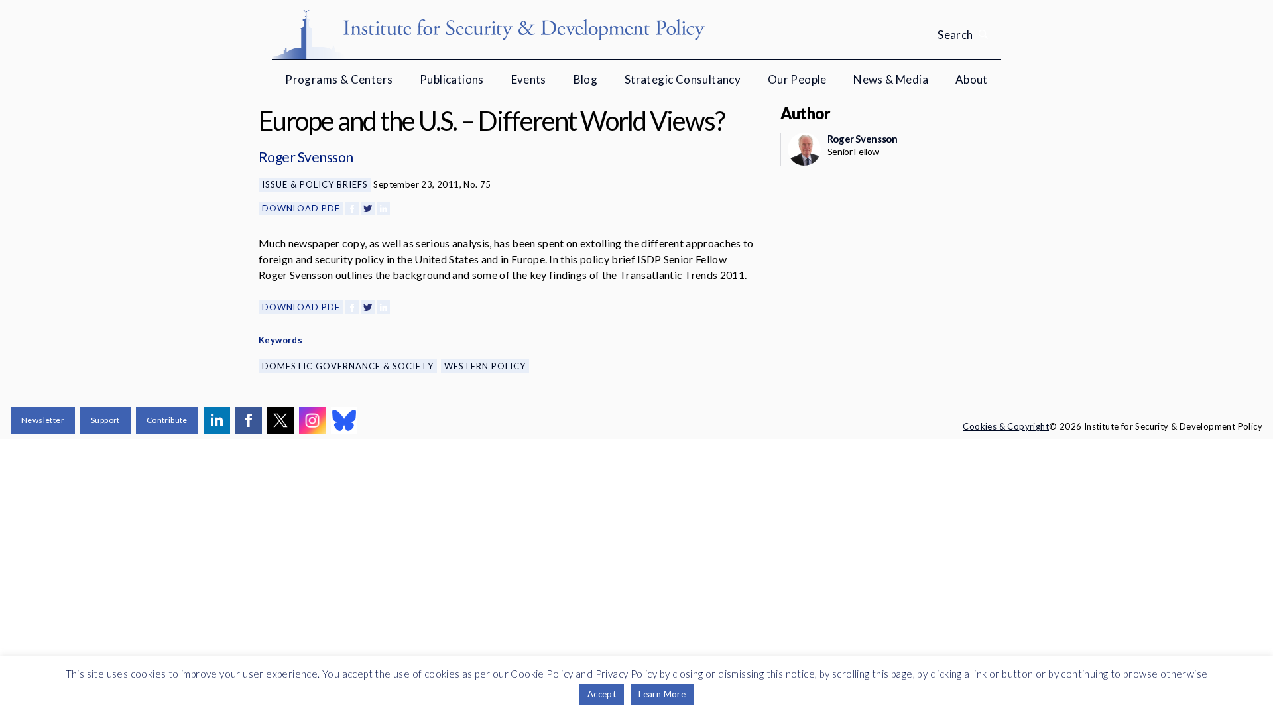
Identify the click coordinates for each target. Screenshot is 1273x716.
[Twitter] (368, 208)
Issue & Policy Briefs (315, 184)
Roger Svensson (306, 157)
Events (528, 79)
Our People (797, 79)
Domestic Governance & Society (348, 366)
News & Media (890, 79)
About (971, 79)
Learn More (662, 694)
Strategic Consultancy (683, 79)
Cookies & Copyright (1006, 426)
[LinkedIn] (383, 208)
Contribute (167, 420)
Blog (586, 79)
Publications (452, 79)
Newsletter (42, 420)
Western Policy (485, 366)
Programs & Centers (339, 79)
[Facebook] (352, 208)
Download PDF (301, 208)
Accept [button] (601, 694)
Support (105, 420)
